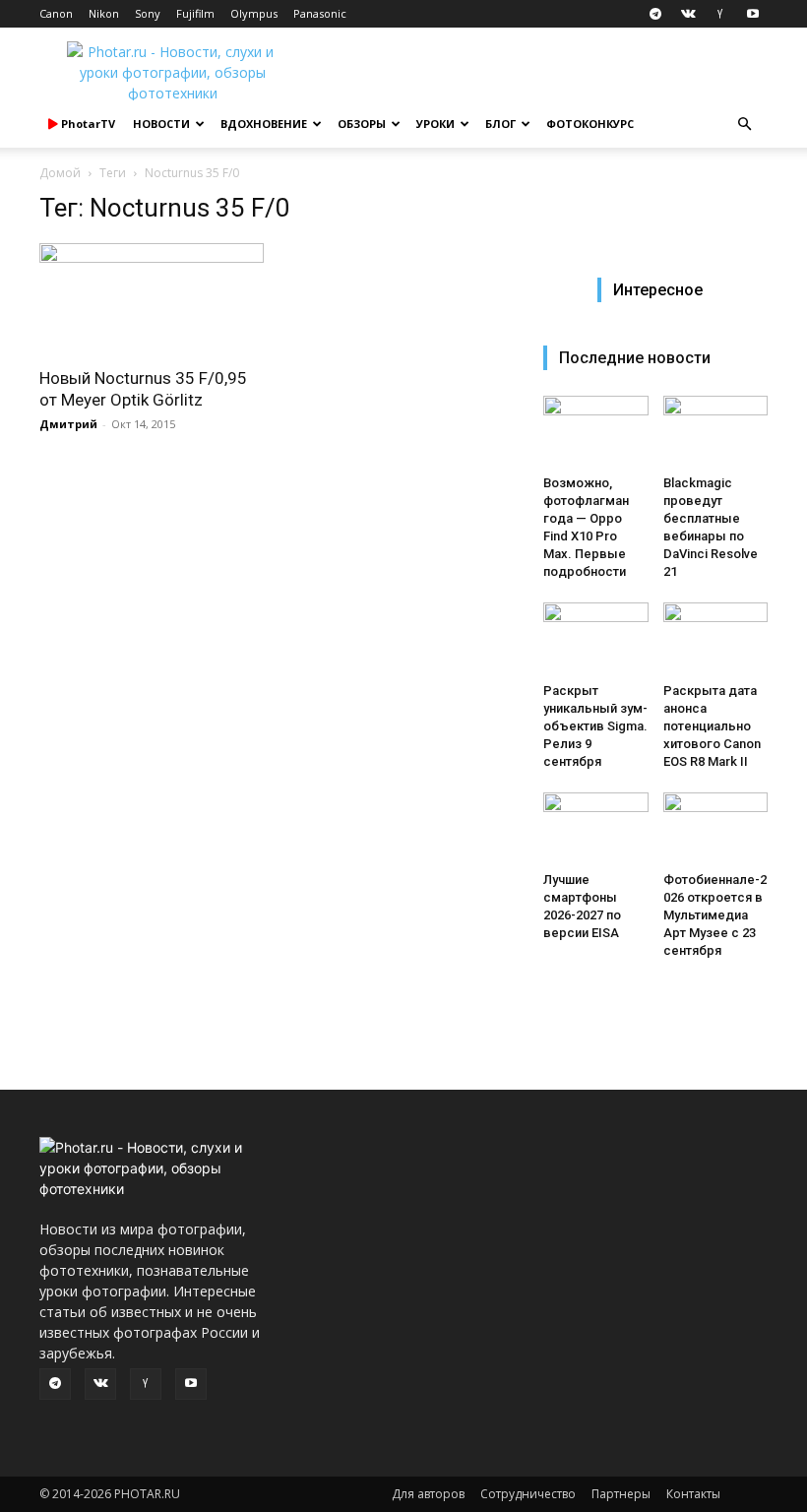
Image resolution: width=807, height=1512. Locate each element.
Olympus (254, 13)
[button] (744, 124)
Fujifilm (195, 13)
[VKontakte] (688, 14)
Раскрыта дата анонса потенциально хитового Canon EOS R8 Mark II (712, 726)
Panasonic (319, 13)
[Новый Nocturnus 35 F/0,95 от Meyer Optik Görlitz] (151, 298)
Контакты (693, 1493)
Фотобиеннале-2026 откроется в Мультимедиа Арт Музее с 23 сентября (715, 915)
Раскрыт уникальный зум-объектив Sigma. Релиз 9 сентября (595, 726)
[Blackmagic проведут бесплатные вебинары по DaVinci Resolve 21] (716, 432)
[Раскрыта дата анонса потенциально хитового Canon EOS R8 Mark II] (716, 638)
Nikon (104, 13)
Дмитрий (68, 423)
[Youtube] (753, 14)
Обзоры (362, 123)
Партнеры (621, 1493)
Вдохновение (263, 123)
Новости (161, 123)
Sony (147, 13)
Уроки (435, 123)
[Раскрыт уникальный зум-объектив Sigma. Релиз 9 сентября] (596, 638)
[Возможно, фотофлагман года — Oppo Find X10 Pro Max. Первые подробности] (596, 432)
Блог (500, 123)
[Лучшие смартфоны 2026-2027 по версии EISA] (596, 828)
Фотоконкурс (590, 123)
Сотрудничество (528, 1493)
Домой (60, 172)
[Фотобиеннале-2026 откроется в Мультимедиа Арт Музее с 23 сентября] (716, 828)
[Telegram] (655, 14)
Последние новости (635, 357)
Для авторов (428, 1493)
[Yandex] (720, 14)
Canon (56, 13)
